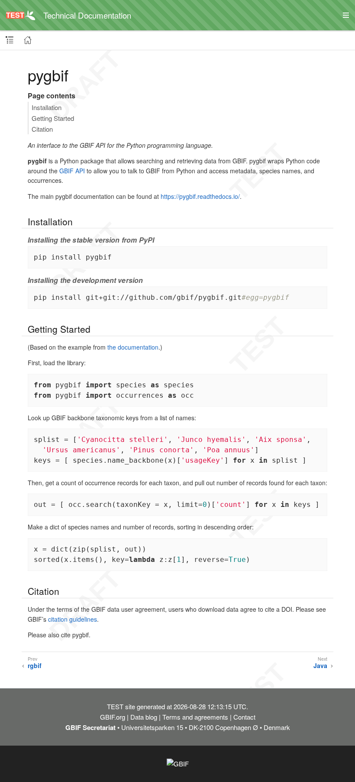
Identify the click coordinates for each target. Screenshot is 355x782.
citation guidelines (72, 619)
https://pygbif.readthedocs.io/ (200, 196)
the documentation (132, 347)
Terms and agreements (195, 716)
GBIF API (72, 170)
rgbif (35, 665)
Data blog (143, 716)
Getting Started (53, 118)
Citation (42, 128)
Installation (46, 107)
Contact (244, 716)
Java (320, 665)
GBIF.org (112, 716)
